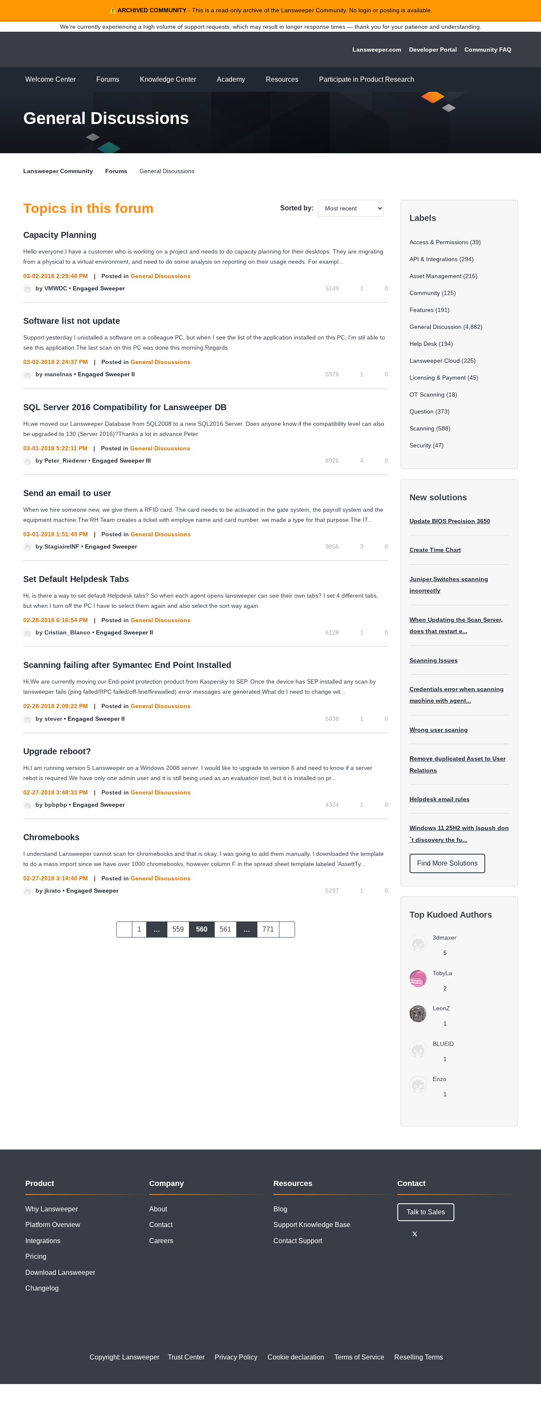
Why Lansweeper (51, 1209)
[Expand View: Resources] (305, 80)
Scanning (422, 428)
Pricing (35, 1256)
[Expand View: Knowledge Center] (202, 80)
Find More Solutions (447, 863)
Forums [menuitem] (107, 79)
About (158, 1209)
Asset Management (436, 276)
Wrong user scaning (439, 729)
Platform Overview (52, 1224)
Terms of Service (359, 1357)
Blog (280, 1209)
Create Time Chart (435, 549)
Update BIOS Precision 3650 (450, 521)
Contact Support (297, 1240)
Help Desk (423, 343)
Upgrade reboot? (57, 751)
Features (422, 309)
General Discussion (436, 326)
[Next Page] (287, 929)
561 (225, 929)
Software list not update (71, 320)
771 (268, 929)
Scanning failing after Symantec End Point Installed (127, 665)
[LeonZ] (433, 1019)
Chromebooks (51, 837)
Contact (160, 1224)
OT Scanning (427, 394)
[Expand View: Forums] (125, 80)
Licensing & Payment (438, 377)
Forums (116, 171)
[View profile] (27, 288)
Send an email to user (67, 493)
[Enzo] (431, 1090)
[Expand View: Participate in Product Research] (420, 80)
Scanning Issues (434, 660)
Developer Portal (433, 49)
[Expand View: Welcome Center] (82, 80)
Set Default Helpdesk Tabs (76, 579)
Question (422, 411)
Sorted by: (297, 208)
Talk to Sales (426, 1212)
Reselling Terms (418, 1357)
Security (420, 445)
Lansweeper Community (81, 49)
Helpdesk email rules (440, 799)
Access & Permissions (439, 242)
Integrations (42, 1240)
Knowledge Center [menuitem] (168, 79)
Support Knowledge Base (311, 1224)
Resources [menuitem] (282, 79)
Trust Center (186, 1357)
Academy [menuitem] (231, 79)
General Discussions (161, 276)
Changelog (42, 1288)
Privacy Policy (236, 1357)
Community (425, 293)
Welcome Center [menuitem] (50, 79)
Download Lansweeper (60, 1272)
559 (178, 929)
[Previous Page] (124, 929)
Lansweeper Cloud (435, 360)
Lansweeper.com (376, 49)
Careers (161, 1240)
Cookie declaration (296, 1357)
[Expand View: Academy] (251, 80)
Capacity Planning (59, 235)
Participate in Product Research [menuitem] (366, 79)
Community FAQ (487, 49)
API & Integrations (434, 259)
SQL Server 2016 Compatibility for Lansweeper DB (125, 407)
